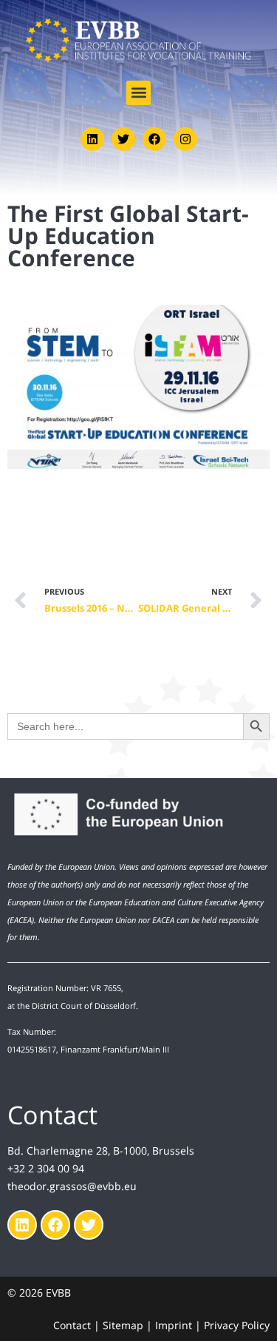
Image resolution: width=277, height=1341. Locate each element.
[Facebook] (154, 139)
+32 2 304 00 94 (45, 1168)
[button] (138, 93)
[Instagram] (185, 139)
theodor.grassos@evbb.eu (72, 1186)
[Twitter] (123, 139)
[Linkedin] (92, 139)
